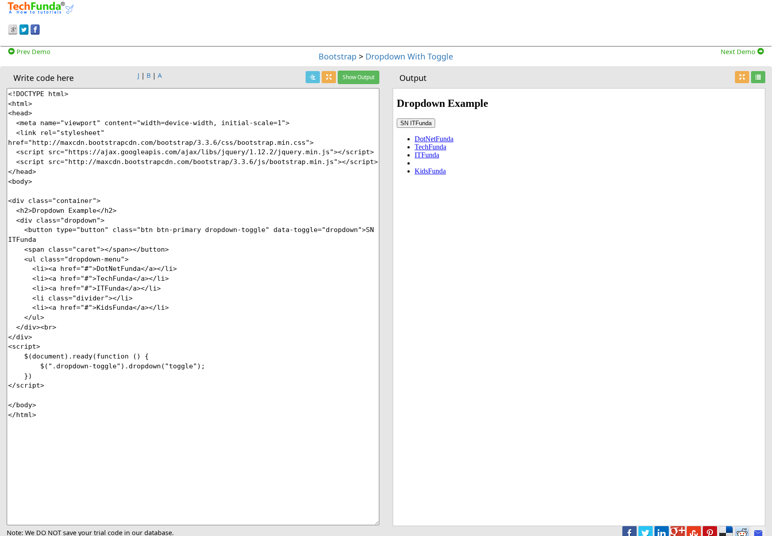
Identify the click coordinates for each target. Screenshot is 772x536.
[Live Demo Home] (758, 77)
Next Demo (739, 51)
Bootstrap (338, 56)
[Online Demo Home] (40, 6)
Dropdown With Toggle (409, 56)
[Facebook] (35, 28)
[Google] (12, 28)
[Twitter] (23, 28)
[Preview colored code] (313, 77)
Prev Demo (32, 51)
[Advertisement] (497, 21)
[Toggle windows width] (329, 77)
